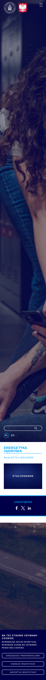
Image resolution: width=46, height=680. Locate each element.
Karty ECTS (11, 457)
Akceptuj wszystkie (23, 672)
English (13, 436)
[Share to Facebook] (16, 508)
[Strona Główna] (10, 8)
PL (6, 435)
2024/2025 (26, 457)
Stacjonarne (23, 476)
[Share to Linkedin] (29, 508)
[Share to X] (23, 508)
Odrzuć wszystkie (23, 664)
